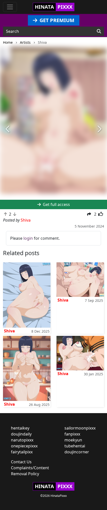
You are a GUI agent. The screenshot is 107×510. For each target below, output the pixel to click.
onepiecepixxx (24, 446)
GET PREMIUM (56, 20)
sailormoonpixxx (80, 428)
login (28, 238)
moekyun (73, 440)
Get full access (56, 204)
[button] (8, 129)
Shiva (9, 331)
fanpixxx (72, 434)
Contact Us (21, 462)
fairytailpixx (22, 452)
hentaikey (20, 428)
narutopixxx (22, 440)
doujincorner (76, 452)
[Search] (99, 31)
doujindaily (21, 434)
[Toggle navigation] (10, 7)
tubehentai (74, 446)
